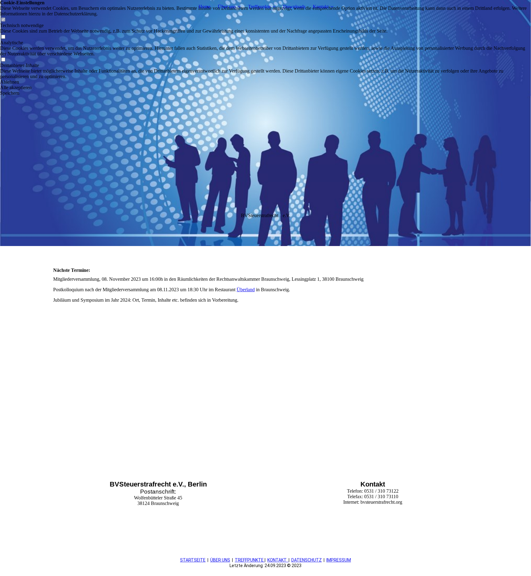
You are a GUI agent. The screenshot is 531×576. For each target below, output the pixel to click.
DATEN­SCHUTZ (306, 560)
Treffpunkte (259, 6)
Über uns (227, 6)
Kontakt (320, 6)
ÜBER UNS (220, 560)
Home (204, 6)
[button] (265, 82)
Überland (246, 289)
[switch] (3, 19)
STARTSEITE (193, 560)
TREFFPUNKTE (250, 560)
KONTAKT (277, 560)
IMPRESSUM (338, 560)
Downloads (294, 6)
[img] (265, 123)
